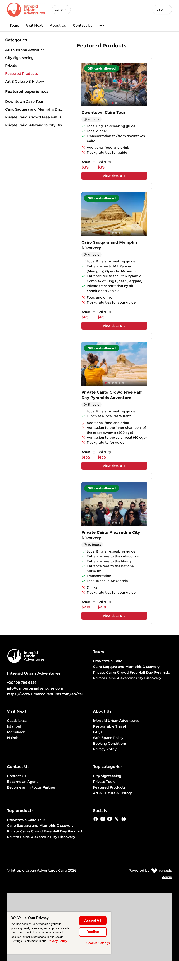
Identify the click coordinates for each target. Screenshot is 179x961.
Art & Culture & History (112, 793)
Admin (167, 877)
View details (112, 176)
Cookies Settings (98, 943)
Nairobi (13, 738)
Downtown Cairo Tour (24, 101)
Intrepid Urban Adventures (116, 721)
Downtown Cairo (107, 661)
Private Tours (104, 782)
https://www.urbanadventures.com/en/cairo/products (55, 694)
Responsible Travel (109, 726)
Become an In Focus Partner (31, 787)
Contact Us (82, 25)
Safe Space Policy (108, 738)
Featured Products (109, 787)
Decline (92, 932)
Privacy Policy (105, 749)
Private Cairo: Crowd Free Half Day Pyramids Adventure (34, 117)
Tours (14, 25)
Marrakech (16, 732)
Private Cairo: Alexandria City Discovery (34, 125)
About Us (58, 25)
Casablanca (17, 721)
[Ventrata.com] (161, 870)
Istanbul (14, 726)
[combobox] (162, 9)
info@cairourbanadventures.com (35, 688)
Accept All (92, 920)
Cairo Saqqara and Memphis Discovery (34, 109)
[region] (59, 933)
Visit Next (34, 25)
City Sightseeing (107, 776)
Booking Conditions (110, 743)
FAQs (97, 732)
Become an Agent (22, 782)
